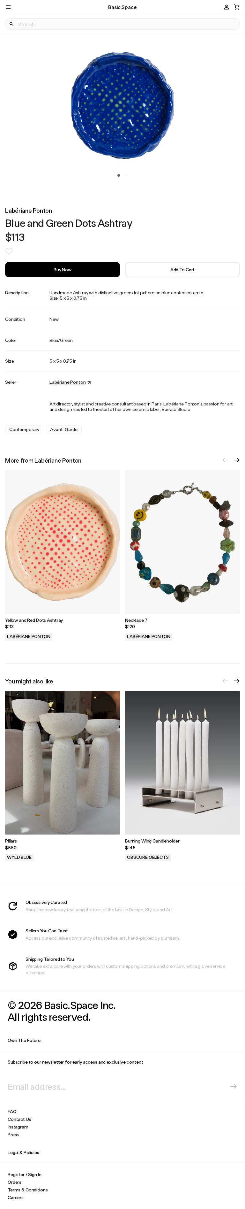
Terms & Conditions (28, 1189)
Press (13, 1134)
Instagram (18, 1126)
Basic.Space (122, 7)
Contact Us (19, 1119)
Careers (16, 1197)
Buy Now (62, 269)
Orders (14, 1182)
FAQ (12, 1111)
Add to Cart (182, 269)
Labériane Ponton (28, 210)
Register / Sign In (24, 1174)
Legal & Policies (23, 1152)
